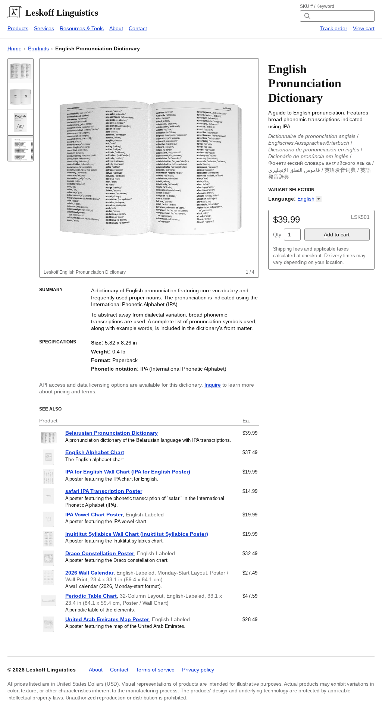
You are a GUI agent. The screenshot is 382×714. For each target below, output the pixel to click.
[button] (309, 199)
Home (14, 48)
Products (17, 28)
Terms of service (155, 670)
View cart (364, 28)
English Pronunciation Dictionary (97, 48)
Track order (333, 28)
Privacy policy (198, 670)
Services (44, 28)
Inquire (212, 385)
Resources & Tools (82, 28)
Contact (138, 28)
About (116, 28)
